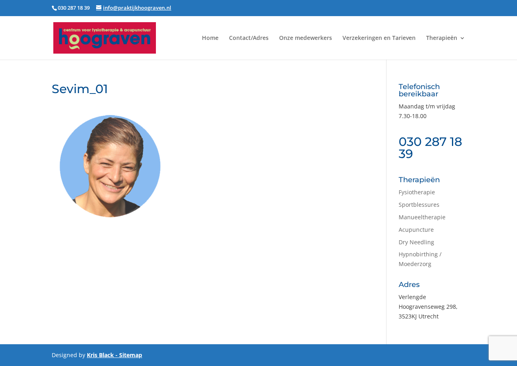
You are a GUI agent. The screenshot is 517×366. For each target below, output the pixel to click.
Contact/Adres (249, 38)
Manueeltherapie (422, 217)
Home (210, 38)
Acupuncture (416, 229)
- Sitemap (128, 355)
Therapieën (441, 38)
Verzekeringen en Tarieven (379, 38)
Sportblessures (419, 204)
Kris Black (100, 355)
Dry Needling (416, 242)
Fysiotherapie (417, 192)
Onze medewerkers (305, 38)
